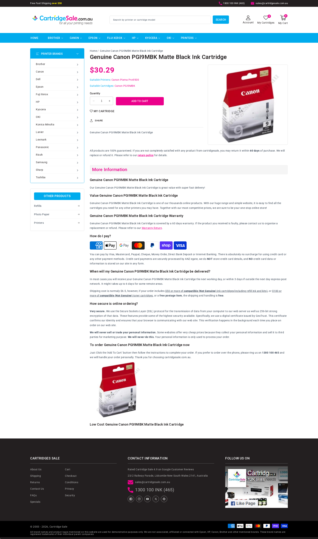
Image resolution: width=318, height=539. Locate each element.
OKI (169, 37)
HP (134, 37)
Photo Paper (42, 214)
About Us (35, 469)
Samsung (41, 162)
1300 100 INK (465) (154, 489)
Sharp (39, 169)
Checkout (71, 475)
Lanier (40, 132)
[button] (283, 20)
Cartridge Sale (58, 526)
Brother (54, 37)
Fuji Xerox (114, 37)
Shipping (35, 475)
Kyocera (151, 37)
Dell (38, 79)
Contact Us (37, 488)
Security (70, 495)
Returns (35, 482)
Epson (93, 37)
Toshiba (41, 177)
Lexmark (41, 139)
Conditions (71, 482)
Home (93, 50)
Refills (38, 205)
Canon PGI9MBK (125, 85)
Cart (67, 469)
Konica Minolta (45, 124)
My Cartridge (104, 111)
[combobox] (160, 20)
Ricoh (39, 154)
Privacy (69, 488)
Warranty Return (152, 228)
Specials (35, 501)
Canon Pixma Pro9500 (125, 79)
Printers (187, 37)
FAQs (33, 495)
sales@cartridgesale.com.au (152, 482)
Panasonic (42, 147)
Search (221, 19)
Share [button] (99, 120)
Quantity (95, 93)
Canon (74, 37)
